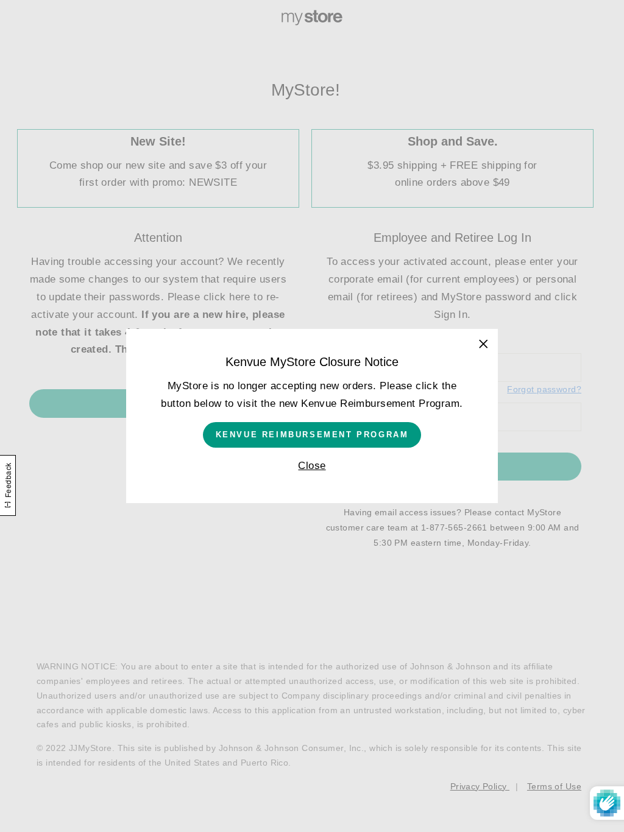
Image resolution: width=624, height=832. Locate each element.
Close (311, 465)
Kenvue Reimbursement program (312, 434)
